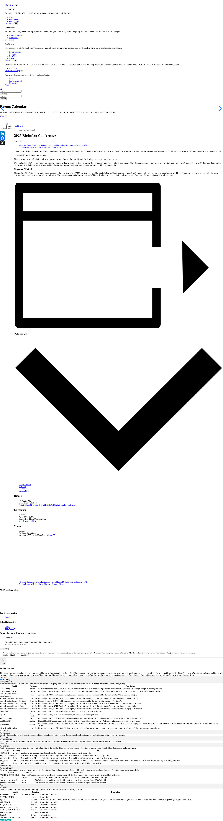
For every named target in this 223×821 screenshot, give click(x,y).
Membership (9, 23)
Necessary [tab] (4, 677)
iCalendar (22, 487)
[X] (3, 142)
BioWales (12, 56)
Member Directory (16, 36)
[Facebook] (3, 138)
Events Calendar (15, 52)
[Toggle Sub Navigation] (16, 5)
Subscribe (4, 649)
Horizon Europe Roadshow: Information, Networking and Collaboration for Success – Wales (53, 145)
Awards (12, 58)
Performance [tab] (4, 737)
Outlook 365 (23, 489)
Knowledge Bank (15, 81)
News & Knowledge (12, 71)
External (34, 503)
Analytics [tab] (3, 744)
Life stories (13, 68)
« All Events (18, 126)
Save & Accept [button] (5, 820)
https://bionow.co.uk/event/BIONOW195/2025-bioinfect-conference (50, 505)
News (11, 79)
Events (7, 40)
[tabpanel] (111, 706)
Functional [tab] (4, 731)
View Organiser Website (28, 521)
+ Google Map (50, 535)
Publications (9, 60)
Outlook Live (24, 491)
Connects (12, 54)
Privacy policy (10, 629)
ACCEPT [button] (25, 655)
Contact (7, 85)
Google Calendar (25, 485)
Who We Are (10, 5)
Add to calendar (20, 334)
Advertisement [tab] (5, 766)
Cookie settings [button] (8, 655)
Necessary (6, 680)
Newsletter (13, 83)
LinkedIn (8, 617)
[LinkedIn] (3, 133)
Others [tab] (2, 785)
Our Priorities (14, 19)
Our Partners (14, 21)
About (11, 17)
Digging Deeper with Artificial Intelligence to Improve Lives (41, 147)
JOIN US (3, 116)
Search (3, 94)
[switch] (1, 733)
